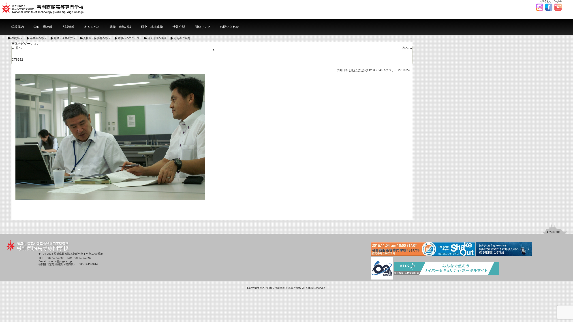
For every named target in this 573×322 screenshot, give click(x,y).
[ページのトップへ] (555, 229)
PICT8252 (404, 70)
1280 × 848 (376, 70)
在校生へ (16, 38)
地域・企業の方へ (64, 38)
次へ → (407, 48)
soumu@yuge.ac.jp (60, 261)
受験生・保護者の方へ (96, 38)
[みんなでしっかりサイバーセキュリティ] (446, 269)
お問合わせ (545, 1)
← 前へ (16, 48)
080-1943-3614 (88, 264)
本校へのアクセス (128, 38)
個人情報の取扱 (156, 38)
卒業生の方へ (38, 38)
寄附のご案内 (182, 38)
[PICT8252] (110, 137)
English (558, 1)
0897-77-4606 (55, 258)
